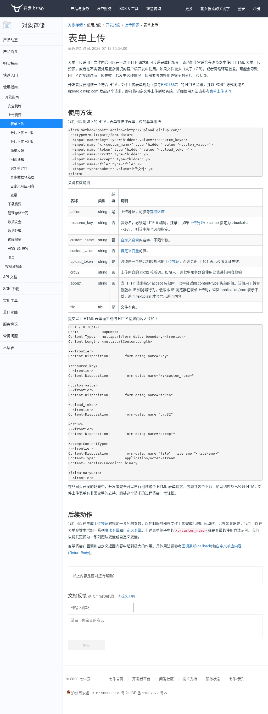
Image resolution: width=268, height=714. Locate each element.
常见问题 (10, 335)
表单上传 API (220, 91)
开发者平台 (141, 678)
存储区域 (157, 211)
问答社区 (166, 678)
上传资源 (132, 24)
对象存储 (33, 25)
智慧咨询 (153, 8)
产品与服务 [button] (80, 8)
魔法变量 (112, 530)
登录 (241, 8)
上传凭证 (196, 222)
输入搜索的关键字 (215, 8)
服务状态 (213, 678)
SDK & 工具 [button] (128, 8)
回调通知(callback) (197, 545)
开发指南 (113, 24)
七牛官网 (116, 678)
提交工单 (127, 596)
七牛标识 (236, 678)
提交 (86, 645)
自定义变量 (130, 239)
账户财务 (104, 8)
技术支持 (189, 678)
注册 (256, 8)
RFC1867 (169, 84)
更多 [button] (189, 8)
